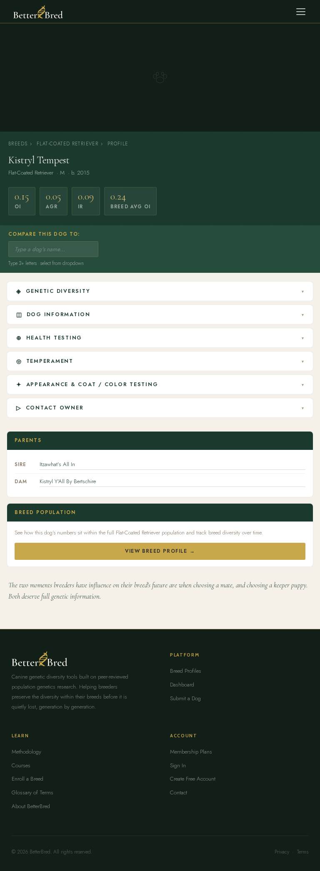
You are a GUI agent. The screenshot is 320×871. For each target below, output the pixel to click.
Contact (178, 792)
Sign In (178, 765)
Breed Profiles (185, 671)
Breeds (18, 143)
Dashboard (182, 685)
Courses (21, 765)
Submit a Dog (185, 698)
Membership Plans (191, 752)
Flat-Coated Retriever (67, 143)
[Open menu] (300, 11)
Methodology (26, 752)
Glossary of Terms (32, 792)
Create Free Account (192, 779)
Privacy (282, 852)
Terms (302, 852)
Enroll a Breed (27, 779)
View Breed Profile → (160, 551)
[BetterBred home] (38, 11)
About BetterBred (31, 806)
